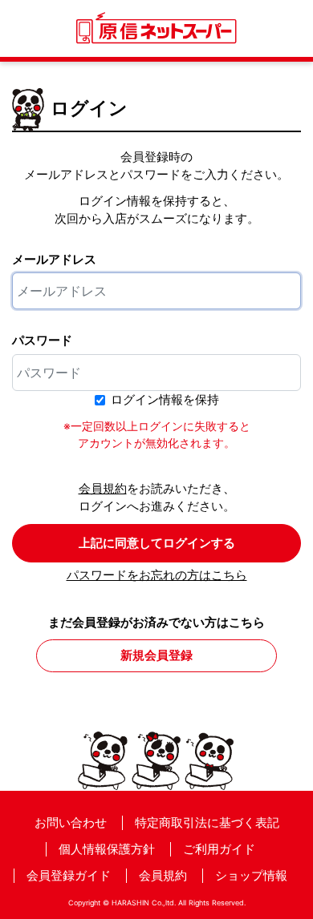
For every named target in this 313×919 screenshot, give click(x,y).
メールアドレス (54, 259)
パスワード (42, 340)
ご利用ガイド (219, 849)
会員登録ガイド (68, 875)
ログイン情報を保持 (165, 399)
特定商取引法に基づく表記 (207, 822)
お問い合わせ (71, 822)
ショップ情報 (251, 875)
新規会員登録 (156, 655)
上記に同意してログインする (157, 542)
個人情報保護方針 (107, 849)
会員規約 (103, 488)
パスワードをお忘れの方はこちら (157, 574)
